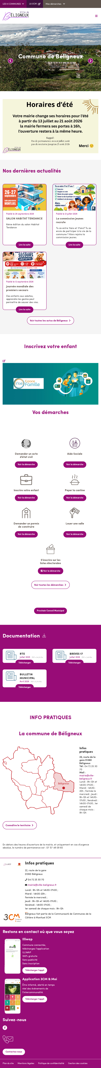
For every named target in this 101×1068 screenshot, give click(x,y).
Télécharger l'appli (34, 970)
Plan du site (8, 1063)
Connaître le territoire (18, 825)
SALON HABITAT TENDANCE (24, 218)
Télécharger (24, 663)
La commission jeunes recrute (69, 220)
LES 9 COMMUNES (12, 4)
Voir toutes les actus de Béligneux (49, 321)
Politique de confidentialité (51, 1063)
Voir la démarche (26, 465)
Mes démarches (54, 4)
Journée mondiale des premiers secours (20, 288)
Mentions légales (26, 1063)
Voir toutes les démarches (48, 585)
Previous (10, 60)
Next (90, 60)
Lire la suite (25, 245)
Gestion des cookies (77, 1063)
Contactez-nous (14, 1052)
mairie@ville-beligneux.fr (42, 885)
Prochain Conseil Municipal (50, 611)
